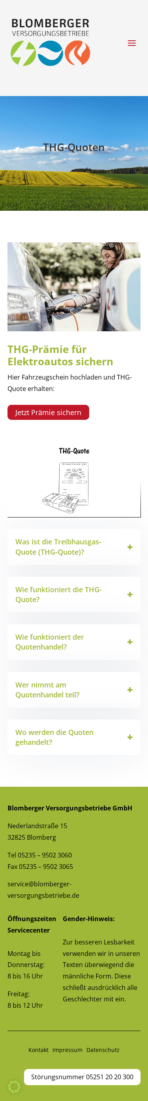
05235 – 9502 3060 (45, 855)
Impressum (67, 1050)
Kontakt (38, 1050)
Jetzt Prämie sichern (48, 412)
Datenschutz (103, 1050)
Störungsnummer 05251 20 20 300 (82, 1077)
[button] (14, 1087)
